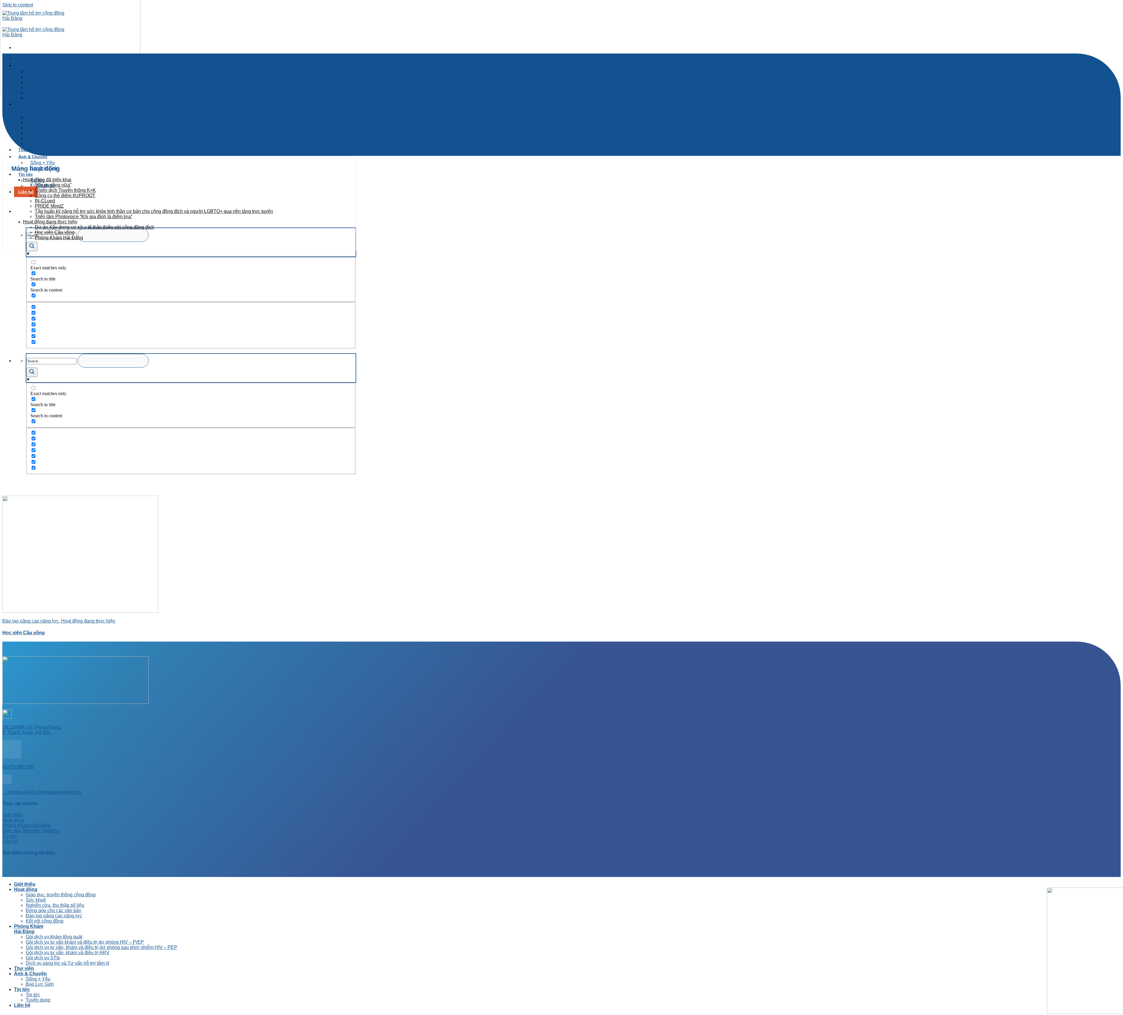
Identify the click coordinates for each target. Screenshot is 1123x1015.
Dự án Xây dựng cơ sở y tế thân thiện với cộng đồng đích (94, 227)
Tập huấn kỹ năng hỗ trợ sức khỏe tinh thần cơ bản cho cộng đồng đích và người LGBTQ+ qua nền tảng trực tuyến (154, 211)
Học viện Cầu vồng (55, 232)
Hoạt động (25, 889)
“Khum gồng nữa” (53, 184)
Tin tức (22, 989)
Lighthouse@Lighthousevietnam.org (41, 792)
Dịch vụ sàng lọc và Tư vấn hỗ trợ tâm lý (72, 143)
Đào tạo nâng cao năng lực (54, 915)
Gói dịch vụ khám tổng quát (54, 936)
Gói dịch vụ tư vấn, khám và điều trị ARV (72, 132)
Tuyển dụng (38, 999)
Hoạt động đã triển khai (47, 179)
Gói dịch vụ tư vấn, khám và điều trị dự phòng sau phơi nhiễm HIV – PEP (101, 947)
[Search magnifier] (31, 246)
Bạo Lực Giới (40, 984)
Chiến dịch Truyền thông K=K (65, 190)
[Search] (18, 211)
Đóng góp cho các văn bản (53, 910)
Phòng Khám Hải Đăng (29, 107)
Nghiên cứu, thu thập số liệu (55, 905)
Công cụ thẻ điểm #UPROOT (65, 195)
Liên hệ (25, 191)
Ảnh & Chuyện (32, 156)
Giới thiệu (24, 884)
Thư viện (27, 149)
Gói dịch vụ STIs (43, 957)
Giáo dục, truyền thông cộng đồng (65, 71)
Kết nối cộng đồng (49, 97)
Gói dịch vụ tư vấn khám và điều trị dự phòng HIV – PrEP (85, 942)
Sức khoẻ (36, 899)
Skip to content (17, 4)
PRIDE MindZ (49, 206)
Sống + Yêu (38, 978)
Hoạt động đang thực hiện (50, 221)
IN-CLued (45, 200)
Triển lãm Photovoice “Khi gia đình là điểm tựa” (83, 216)
